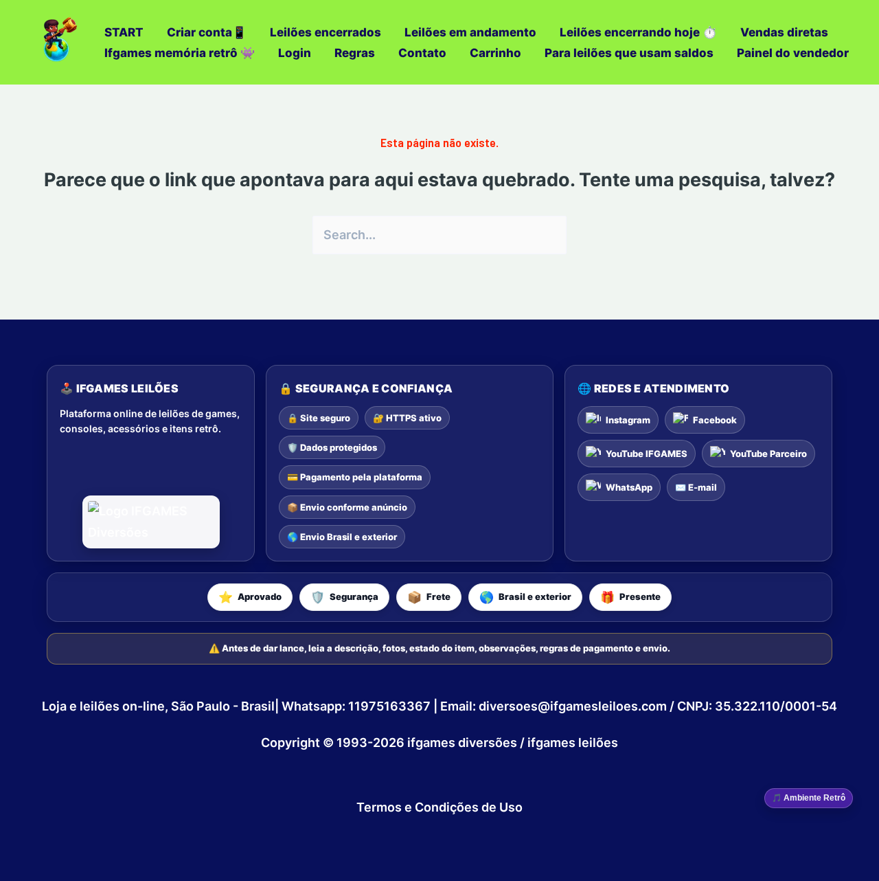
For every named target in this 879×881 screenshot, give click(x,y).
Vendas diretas (784, 32)
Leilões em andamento (470, 32)
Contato (422, 53)
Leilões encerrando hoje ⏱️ (638, 32)
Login (294, 53)
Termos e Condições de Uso (439, 807)
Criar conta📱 (207, 32)
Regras (354, 53)
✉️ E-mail (696, 487)
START (124, 32)
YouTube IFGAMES (646, 453)
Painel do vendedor (793, 53)
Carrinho (495, 53)
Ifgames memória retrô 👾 (179, 53)
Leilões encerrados (325, 32)
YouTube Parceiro (768, 453)
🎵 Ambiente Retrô (808, 798)
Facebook (715, 419)
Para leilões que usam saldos (629, 53)
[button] (250, 597)
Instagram (628, 419)
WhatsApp (629, 487)
